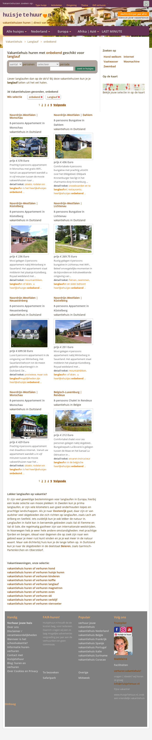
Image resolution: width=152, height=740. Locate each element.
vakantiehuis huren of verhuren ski (29, 596)
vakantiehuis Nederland (93, 631)
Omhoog (10, 704)
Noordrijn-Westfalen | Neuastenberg (24, 299)
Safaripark (49, 678)
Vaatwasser (111, 61)
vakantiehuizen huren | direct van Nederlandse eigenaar (39, 22)
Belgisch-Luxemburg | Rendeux (68, 393)
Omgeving (72, 5)
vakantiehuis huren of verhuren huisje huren (35, 572)
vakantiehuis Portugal (92, 647)
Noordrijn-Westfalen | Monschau (24, 116)
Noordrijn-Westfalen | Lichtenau (68, 204)
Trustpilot (120, 623)
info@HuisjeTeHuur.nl (127, 683)
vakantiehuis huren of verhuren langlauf (33, 584)
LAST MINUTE (112, 31)
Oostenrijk (59, 511)
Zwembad (110, 66)
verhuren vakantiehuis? (127, 670)
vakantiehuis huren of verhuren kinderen (33, 576)
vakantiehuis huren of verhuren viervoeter (34, 603)
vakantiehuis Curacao (92, 659)
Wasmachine (132, 61)
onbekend (50, 41)
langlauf (13, 56)
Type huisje (41, 5)
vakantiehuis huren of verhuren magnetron (34, 588)
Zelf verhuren (99, 5)
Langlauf (32, 41)
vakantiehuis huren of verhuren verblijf (32, 599)
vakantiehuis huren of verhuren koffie (31, 580)
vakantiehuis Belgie (90, 635)
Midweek (84, 678)
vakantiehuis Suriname (93, 655)
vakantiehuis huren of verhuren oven (31, 592)
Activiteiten (56, 5)
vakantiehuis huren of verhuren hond (31, 568)
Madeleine (120, 659)
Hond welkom (112, 56)
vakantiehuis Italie (90, 651)
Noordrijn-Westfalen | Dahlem (73, 115)
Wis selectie (14, 97)
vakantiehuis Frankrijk (92, 639)
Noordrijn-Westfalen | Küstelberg (24, 204)
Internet (129, 56)
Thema (84, 5)
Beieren (66, 546)
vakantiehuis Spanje (91, 643)
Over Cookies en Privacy (22, 671)
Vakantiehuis (14, 41)
